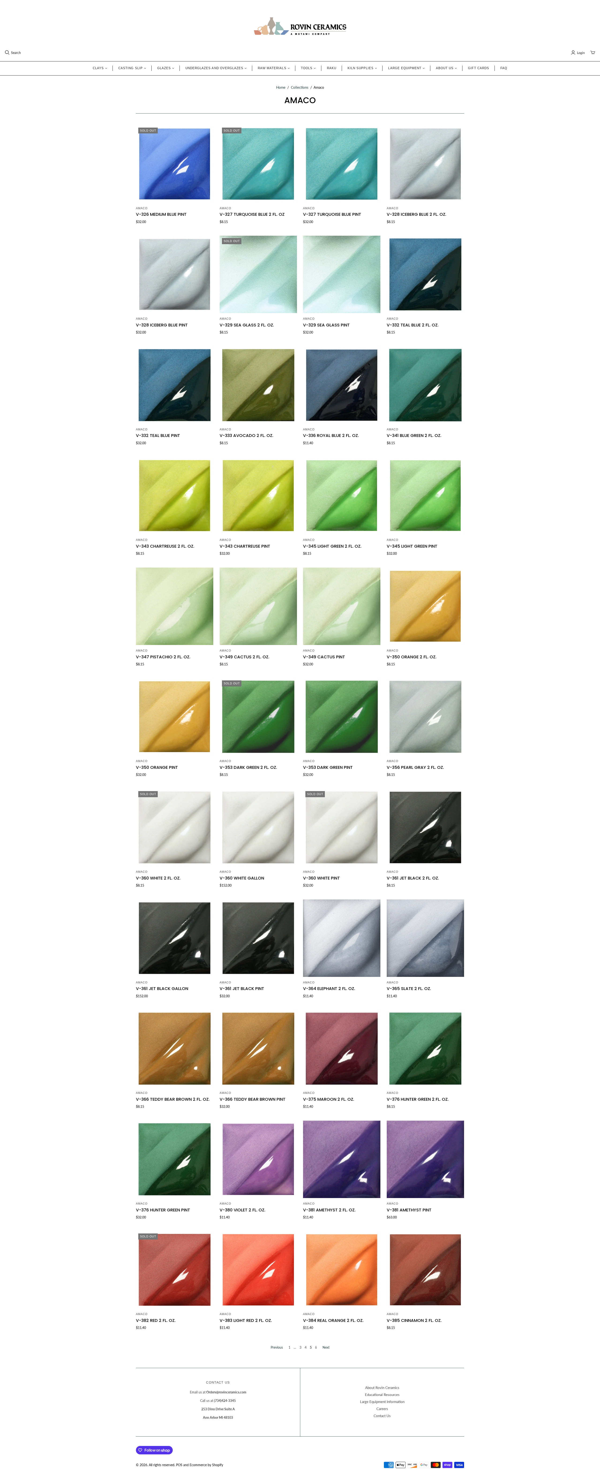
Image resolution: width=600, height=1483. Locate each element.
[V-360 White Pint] (341, 827)
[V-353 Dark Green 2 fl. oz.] (258, 716)
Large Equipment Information (382, 1402)
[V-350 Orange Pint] (174, 716)
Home (280, 87)
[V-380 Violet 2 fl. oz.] (258, 1159)
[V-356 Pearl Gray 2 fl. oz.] (425, 716)
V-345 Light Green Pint (412, 546)
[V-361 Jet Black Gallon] (174, 938)
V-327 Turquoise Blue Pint (332, 214)
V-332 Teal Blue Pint (158, 435)
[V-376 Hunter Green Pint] (174, 1159)
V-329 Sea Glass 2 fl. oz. (247, 325)
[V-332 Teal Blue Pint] (174, 385)
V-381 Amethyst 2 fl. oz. (329, 1210)
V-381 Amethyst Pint (409, 1210)
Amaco (141, 208)
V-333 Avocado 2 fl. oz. (246, 435)
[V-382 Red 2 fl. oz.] (174, 1270)
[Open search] (7, 52)
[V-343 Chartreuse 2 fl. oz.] (174, 495)
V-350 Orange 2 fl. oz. (411, 657)
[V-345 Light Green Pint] (425, 495)
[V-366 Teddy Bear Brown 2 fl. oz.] (174, 1048)
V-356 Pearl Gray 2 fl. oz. (415, 767)
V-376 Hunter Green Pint (163, 1210)
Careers (382, 1409)
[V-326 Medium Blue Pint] (174, 164)
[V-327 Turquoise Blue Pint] (341, 164)
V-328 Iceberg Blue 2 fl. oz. (416, 214)
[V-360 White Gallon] (258, 827)
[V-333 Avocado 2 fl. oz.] (258, 385)
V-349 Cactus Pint (324, 657)
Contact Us (382, 1416)
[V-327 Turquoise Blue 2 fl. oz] (258, 164)
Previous (277, 1347)
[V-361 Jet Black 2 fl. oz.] (425, 827)
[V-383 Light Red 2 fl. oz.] (258, 1270)
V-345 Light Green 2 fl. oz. (332, 546)
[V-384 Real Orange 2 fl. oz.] (341, 1270)
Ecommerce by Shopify (206, 1465)
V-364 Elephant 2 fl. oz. (329, 988)
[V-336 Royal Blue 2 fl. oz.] (341, 385)
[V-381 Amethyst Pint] (425, 1159)
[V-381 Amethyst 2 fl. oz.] (341, 1159)
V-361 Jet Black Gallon (162, 988)
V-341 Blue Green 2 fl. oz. (414, 435)
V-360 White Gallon (242, 878)
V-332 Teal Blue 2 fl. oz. (413, 325)
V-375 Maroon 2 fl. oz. (328, 1099)
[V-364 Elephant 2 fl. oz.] (341, 938)
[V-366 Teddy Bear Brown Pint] (258, 1048)
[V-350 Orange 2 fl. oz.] (425, 606)
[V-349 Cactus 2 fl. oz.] (258, 606)
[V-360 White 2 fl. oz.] (174, 827)
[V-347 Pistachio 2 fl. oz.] (174, 606)
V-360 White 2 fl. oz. (158, 878)
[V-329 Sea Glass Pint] (341, 274)
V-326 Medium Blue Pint (161, 214)
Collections (299, 87)
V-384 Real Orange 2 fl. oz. (333, 1320)
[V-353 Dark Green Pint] (341, 716)
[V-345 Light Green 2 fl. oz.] (341, 495)
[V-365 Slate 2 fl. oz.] (425, 938)
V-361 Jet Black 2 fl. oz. (413, 878)
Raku (331, 68)
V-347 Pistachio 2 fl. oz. (163, 657)
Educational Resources (382, 1394)
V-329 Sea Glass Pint (326, 325)
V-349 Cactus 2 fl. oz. (244, 657)
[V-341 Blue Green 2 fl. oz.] (425, 385)
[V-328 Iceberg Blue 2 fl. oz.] (425, 164)
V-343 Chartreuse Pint (245, 546)
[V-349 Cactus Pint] (341, 606)
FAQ (503, 68)
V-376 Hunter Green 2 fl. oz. (418, 1099)
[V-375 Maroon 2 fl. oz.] (341, 1048)
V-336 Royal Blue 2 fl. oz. (331, 435)
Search (16, 53)
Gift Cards (478, 68)
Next (326, 1347)
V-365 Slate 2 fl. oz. (409, 988)
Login (581, 53)
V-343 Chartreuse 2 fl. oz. (165, 546)
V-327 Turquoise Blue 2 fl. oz (252, 214)
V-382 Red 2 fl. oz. (156, 1320)
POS (179, 1465)
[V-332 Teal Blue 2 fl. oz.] (425, 274)
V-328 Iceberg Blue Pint (162, 325)
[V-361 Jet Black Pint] (258, 938)
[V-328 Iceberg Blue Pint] (174, 274)
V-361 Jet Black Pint (242, 988)
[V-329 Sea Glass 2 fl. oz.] (258, 274)
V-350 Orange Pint (157, 767)
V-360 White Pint (321, 878)
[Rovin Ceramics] (300, 26)
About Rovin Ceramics (382, 1387)
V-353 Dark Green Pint (328, 767)
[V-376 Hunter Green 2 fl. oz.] (425, 1048)
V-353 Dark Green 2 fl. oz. (248, 767)
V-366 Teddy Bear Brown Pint (252, 1099)
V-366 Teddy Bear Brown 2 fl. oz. (173, 1099)
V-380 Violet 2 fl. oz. (242, 1210)
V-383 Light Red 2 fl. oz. (246, 1320)
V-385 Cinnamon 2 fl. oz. (414, 1320)
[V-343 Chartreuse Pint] (258, 495)
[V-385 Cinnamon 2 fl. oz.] (425, 1270)
